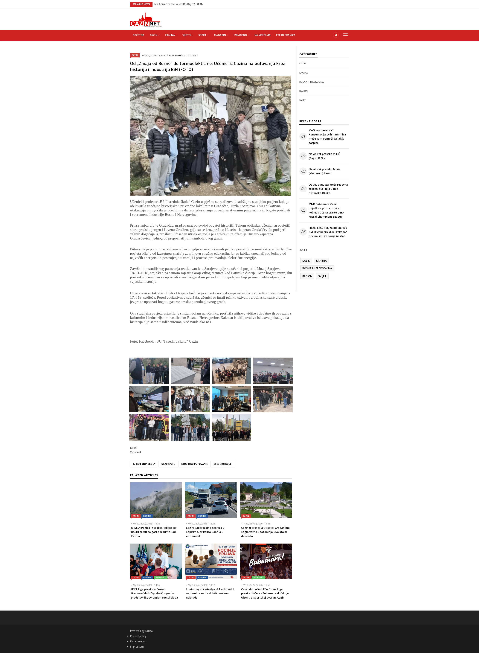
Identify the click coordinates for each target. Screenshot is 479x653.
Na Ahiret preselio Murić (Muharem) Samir (324, 171)
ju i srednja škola (144, 464)
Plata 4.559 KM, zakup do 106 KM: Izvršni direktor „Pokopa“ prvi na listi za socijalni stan (328, 232)
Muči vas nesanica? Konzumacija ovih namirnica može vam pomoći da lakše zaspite (327, 137)
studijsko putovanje (194, 464)
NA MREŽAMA (262, 35)
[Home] (146, 19)
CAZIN (154, 35)
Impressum (137, 646)
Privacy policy (138, 636)
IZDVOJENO (240, 35)
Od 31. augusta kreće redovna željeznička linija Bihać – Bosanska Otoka (328, 189)
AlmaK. (179, 55)
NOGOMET (161, 577)
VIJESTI (186, 35)
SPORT (202, 35)
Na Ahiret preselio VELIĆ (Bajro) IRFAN (324, 156)
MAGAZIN (220, 35)
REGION (303, 90)
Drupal (149, 631)
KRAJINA (170, 35)
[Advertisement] (258, 17)
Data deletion (138, 641)
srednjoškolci (223, 464)
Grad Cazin (168, 464)
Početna (138, 35)
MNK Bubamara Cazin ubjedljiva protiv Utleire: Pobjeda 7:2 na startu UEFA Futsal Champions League (326, 210)
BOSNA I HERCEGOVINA (311, 81)
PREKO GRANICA (285, 35)
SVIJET (302, 100)
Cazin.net (135, 452)
